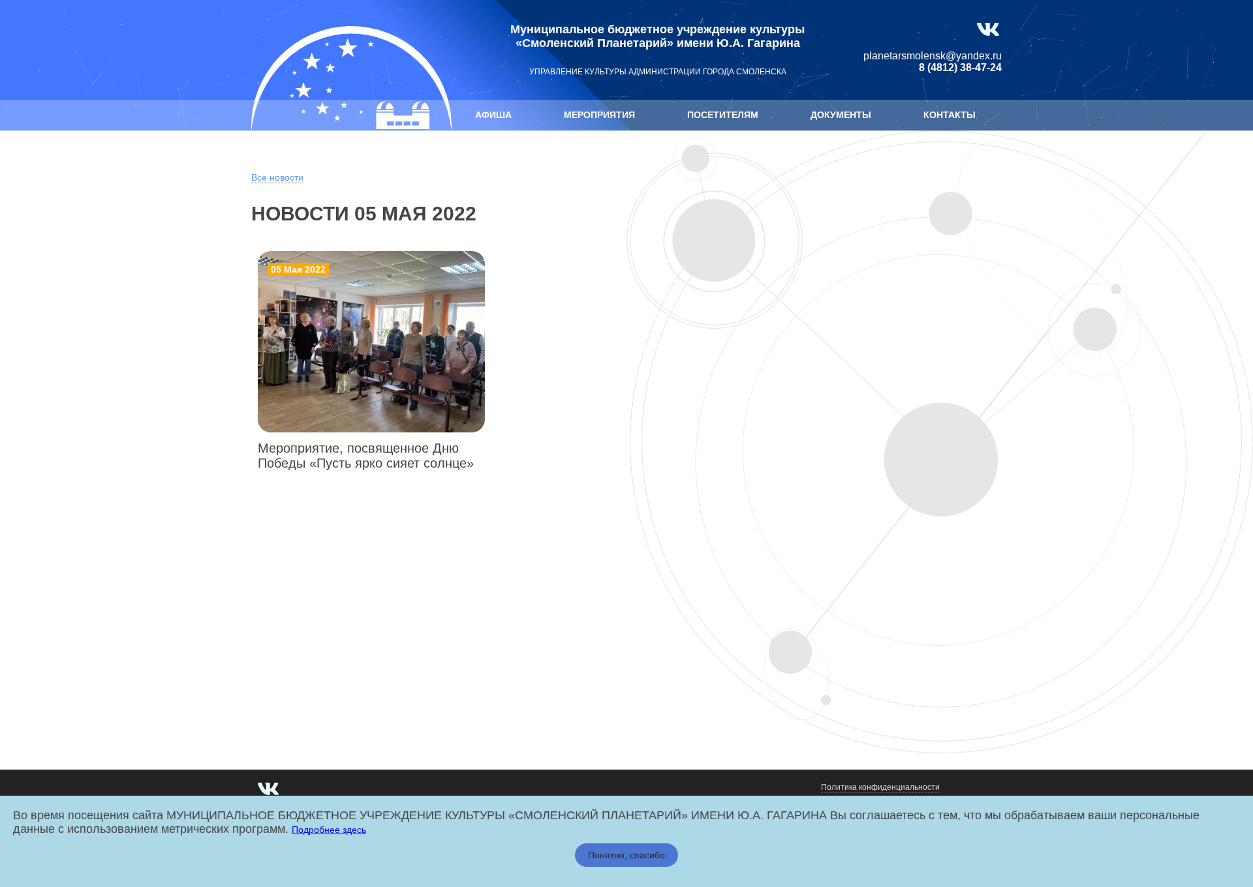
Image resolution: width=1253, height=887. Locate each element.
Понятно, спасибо (626, 855)
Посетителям (722, 115)
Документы (841, 115)
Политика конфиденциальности (880, 787)
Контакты (949, 115)
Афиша (493, 115)
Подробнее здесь (329, 829)
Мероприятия (599, 115)
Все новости (277, 177)
